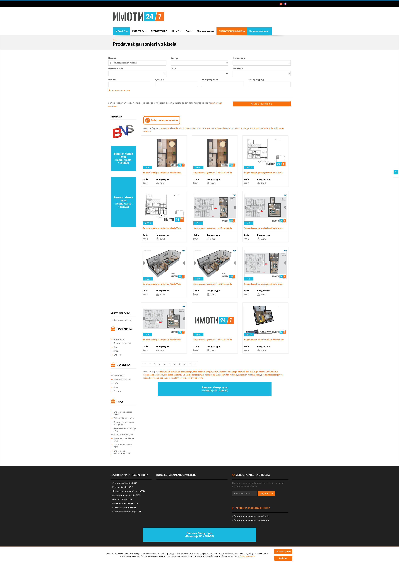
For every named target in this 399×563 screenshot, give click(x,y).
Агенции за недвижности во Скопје (251, 516)
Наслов (112, 57)
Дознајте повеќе (247, 556)
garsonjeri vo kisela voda (249, 374)
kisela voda (197, 128)
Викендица (119, 339)
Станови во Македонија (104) (121, 452)
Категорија (239, 57)
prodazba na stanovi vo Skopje (178, 374)
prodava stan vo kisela (212, 128)
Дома (115, 40)
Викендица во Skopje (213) (124, 439)
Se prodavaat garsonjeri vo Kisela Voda (162, 172)
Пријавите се (266, 493)
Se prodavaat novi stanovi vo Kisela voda (264, 339)
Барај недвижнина (262, 103)
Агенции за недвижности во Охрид (251, 520)
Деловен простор (122, 343)
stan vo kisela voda (169, 128)
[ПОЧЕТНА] (139, 17)
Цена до (159, 79)
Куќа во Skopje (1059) (123, 418)
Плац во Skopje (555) (123, 434)
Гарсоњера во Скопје (153, 374)
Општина (238, 68)
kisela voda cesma (195, 378)
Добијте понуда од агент (164, 120)
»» (195, 363)
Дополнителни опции (119, 90)
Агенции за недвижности (252, 508)
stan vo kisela (185, 128)
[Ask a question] (396, 172)
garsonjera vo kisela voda (258, 128)
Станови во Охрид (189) (122, 445)
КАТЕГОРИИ (138, 31)
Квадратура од (210, 79)
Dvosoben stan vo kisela (226, 374)
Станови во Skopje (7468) (122, 413)
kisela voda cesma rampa (234, 128)
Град (173, 68)
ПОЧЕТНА (122, 31)
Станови (117, 354)
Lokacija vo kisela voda (159, 378)
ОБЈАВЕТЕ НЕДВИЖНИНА (232, 31)
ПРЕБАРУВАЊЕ (159, 31)
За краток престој (122, 320)
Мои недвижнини (205, 31)
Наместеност (115, 68)
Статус (174, 57)
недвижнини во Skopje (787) (124, 429)
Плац (115, 350)
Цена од (112, 79)
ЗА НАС (175, 31)
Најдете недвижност (259, 31)
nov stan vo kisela (178, 378)
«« (144, 363)
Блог (188, 31)
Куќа (115, 347)
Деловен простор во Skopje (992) (123, 423)
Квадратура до (257, 79)
